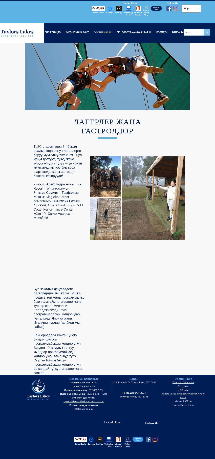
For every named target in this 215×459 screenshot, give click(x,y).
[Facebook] (168, 8)
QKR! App (183, 389)
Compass (183, 386)
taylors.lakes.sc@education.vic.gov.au (84, 401)
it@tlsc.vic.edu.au (84, 408)
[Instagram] (175, 8)
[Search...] (207, 32)
